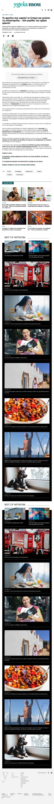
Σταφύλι (39, 171)
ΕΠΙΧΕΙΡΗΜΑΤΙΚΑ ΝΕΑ (25, 781)
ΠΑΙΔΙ (22, 785)
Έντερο (9, 171)
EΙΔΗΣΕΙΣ (22, 773)
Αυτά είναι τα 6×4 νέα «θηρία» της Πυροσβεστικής (16, 290)
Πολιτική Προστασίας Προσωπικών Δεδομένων (38, 794)
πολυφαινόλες (15, 104)
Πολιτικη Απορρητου (26, 794)
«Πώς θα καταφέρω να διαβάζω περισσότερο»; (15, 357)
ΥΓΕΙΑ (12, 773)
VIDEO (22, 775)
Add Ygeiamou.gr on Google (26, 77)
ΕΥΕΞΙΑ (12, 775)
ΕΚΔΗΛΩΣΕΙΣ (23, 779)
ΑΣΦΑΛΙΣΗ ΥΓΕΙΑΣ (14, 777)
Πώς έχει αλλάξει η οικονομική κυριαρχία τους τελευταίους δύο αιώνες (39, 256)
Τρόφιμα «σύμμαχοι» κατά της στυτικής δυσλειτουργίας (18, 164)
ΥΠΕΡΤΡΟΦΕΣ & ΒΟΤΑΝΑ (7, 14)
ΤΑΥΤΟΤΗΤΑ (19, 793)
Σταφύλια (9, 174)
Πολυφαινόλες (29, 171)
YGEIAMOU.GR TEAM (6, 32)
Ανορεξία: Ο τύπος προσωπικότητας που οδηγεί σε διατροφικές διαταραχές (22, 323)
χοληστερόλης (26, 146)
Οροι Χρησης (50, 794)
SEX (21, 787)
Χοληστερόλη (20, 174)
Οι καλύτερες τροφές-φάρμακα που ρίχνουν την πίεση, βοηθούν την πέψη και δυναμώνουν (25, 157)
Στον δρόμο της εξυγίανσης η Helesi (13, 255)
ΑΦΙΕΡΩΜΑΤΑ (23, 783)
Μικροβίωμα (18, 171)
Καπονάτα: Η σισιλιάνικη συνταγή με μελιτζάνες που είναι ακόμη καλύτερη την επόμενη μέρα (25, 426)
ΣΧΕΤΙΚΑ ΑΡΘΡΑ (8, 183)
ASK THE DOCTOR (24, 777)
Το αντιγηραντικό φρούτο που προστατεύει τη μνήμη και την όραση (22, 161)
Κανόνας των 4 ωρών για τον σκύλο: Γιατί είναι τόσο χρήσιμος (19, 495)
